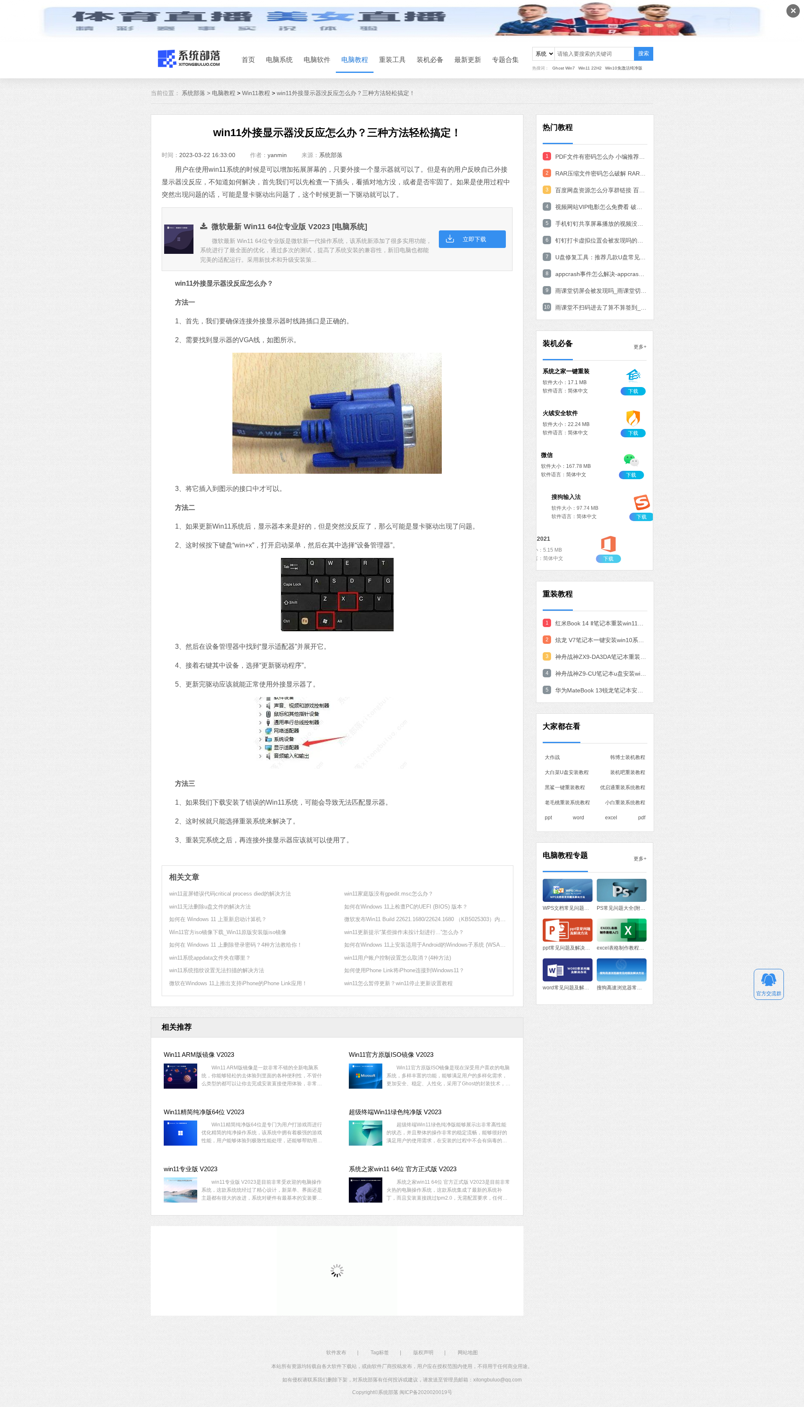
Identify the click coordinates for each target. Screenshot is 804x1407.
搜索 (643, 53)
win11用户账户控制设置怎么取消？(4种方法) (397, 958)
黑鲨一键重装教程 (565, 787)
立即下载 (474, 239)
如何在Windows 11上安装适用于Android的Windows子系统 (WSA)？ (425, 945)
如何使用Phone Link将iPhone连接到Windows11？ (404, 970)
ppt (548, 818)
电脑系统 (279, 59)
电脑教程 (354, 59)
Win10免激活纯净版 (623, 68)
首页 (248, 59)
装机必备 (430, 59)
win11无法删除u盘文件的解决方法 (210, 907)
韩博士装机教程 (627, 757)
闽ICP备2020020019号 (425, 1392)
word (578, 818)
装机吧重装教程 (627, 772)
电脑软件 (317, 59)
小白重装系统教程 (625, 802)
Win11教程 (256, 93)
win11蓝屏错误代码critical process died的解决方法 (230, 894)
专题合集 (505, 59)
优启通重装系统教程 (622, 787)
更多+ (640, 347)
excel (611, 818)
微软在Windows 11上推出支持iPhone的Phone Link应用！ (238, 983)
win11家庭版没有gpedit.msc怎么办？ (388, 894)
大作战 (552, 757)
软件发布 (336, 1352)
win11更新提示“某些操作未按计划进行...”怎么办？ (404, 932)
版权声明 (423, 1352)
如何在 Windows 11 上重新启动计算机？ (218, 919)
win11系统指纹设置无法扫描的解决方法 (216, 970)
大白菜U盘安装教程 (567, 772)
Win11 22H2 (590, 68)
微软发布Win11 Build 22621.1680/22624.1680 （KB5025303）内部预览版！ (435, 919)
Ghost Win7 (563, 68)
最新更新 (467, 59)
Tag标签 (380, 1352)
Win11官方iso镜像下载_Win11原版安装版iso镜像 (227, 932)
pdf (641, 818)
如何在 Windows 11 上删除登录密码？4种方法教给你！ (235, 945)
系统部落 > (197, 93)
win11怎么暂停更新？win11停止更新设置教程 (398, 983)
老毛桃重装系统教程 (567, 802)
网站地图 (468, 1352)
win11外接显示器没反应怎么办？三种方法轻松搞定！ (346, 93)
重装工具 (392, 59)
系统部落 (331, 155)
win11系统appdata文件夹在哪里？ (210, 958)
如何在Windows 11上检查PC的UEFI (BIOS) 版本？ (406, 907)
